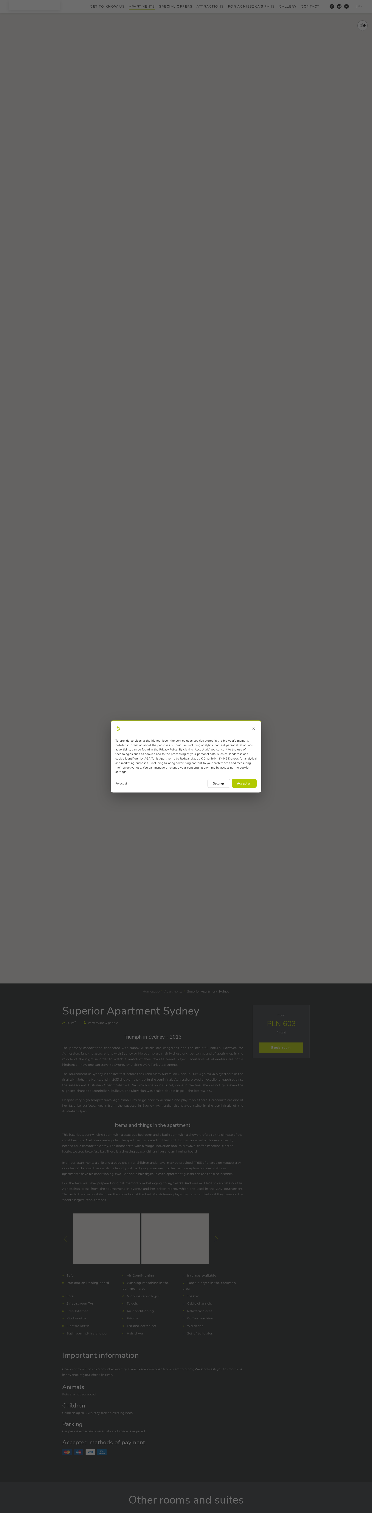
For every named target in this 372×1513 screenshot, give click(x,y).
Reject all (121, 783)
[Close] (254, 729)
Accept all (244, 783)
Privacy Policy (168, 749)
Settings (219, 783)
